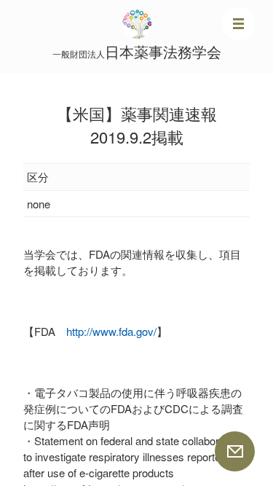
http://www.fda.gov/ (111, 331)
